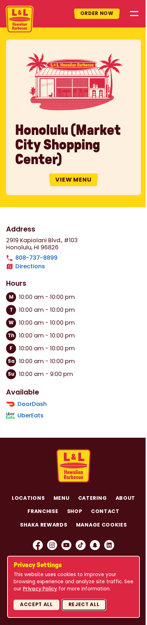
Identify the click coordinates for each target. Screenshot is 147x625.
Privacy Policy (40, 588)
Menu (62, 498)
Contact (105, 511)
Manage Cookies (101, 524)
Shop (74, 511)
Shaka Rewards (43, 524)
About (126, 498)
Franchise (42, 511)
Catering (92, 498)
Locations (28, 498)
